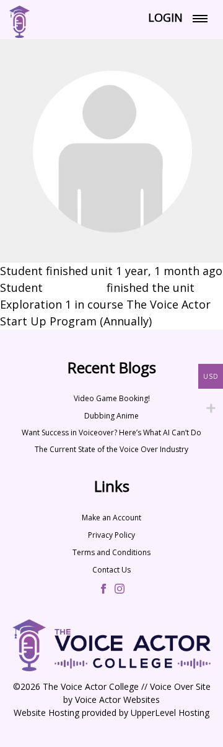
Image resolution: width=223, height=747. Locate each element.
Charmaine (74, 287)
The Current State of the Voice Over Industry (111, 449)
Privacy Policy (111, 535)
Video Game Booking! (112, 398)
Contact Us (111, 569)
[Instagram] (120, 589)
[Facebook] (103, 589)
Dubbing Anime (111, 415)
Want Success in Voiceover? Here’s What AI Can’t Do (111, 432)
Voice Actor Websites (117, 699)
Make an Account (111, 517)
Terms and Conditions (111, 552)
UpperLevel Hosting (170, 712)
